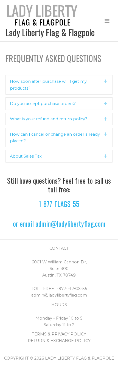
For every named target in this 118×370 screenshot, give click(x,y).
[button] (59, 84)
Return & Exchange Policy (59, 340)
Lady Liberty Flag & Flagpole (50, 32)
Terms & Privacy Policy (59, 334)
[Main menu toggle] (107, 20)
